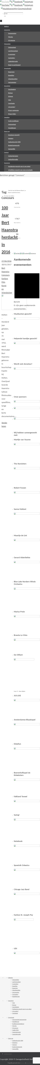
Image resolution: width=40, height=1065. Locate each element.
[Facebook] (18, 2)
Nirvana (23, 1063)
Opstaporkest (15, 979)
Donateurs (14, 1042)
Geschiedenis (15, 1007)
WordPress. (29, 1063)
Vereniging (11, 1000)
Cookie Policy (15, 1030)
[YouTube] (5, 2)
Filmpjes (14, 1026)
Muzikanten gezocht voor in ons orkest (21, 1009)
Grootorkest (15, 984)
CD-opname (15, 1028)
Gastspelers (15, 994)
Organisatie (11, 1017)
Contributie (15, 1013)
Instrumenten (15, 992)
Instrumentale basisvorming (19, 1019)
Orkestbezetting (16, 990)
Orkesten (10, 977)
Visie (13, 1003)
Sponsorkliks (15, 1049)
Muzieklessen (15, 1021)
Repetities (14, 986)
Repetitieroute (16, 996)
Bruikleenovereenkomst (18, 1024)
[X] (11, 2)
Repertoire (15, 988)
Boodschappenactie (17, 1047)
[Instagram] (28, 2)
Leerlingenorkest (16, 982)
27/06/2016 (6, 261)
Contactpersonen (16, 1032)
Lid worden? (15, 1011)
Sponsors (14, 1044)
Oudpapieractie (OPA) (17, 1040)
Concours (6, 275)
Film (3, 282)
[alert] (27, 290)
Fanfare (5, 279)
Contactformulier (16, 1034)
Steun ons (10, 1038)
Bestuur (14, 1005)
